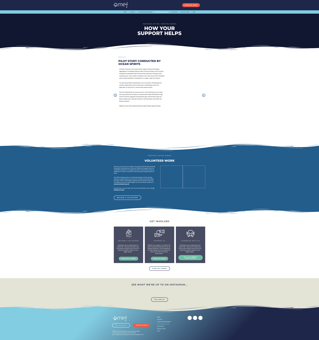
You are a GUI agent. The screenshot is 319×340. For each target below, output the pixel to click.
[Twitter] (200, 318)
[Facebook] (190, 318)
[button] (115, 95)
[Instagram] (195, 318)
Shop (194, 12)
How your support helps (161, 12)
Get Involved (174, 12)
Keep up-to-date (185, 12)
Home (125, 12)
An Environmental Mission (145, 12)
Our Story (132, 12)
